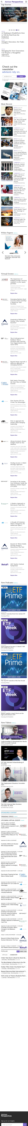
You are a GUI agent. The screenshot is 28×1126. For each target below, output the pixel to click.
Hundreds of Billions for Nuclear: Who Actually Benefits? (18, 321)
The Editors (17, 113)
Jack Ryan (4, 977)
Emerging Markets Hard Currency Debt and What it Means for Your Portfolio (18, 301)
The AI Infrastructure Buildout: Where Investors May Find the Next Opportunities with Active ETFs (18, 341)
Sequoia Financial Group (20, 182)
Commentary (13, 955)
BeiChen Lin (17, 193)
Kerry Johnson (6, 34)
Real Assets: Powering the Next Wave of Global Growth (18, 382)
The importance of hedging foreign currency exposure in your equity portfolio (18, 281)
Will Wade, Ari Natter (19, 158)
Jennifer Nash (5, 744)
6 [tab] (18, 30)
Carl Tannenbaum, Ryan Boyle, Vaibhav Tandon (19, 221)
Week (18, 951)
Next (25, 252)
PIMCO (23, 170)
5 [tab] (16, 30)
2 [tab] (11, 30)
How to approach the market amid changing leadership (17, 422)
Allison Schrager (5, 964)
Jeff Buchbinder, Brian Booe (20, 214)
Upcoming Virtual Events (10, 820)
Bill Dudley (4, 959)
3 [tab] (13, 30)
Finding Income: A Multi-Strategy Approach (18, 463)
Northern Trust (17, 223)
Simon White (17, 124)
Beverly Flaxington (6, 47)
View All (15, 233)
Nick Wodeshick (18, 136)
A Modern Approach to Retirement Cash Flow (17, 504)
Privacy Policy (6, 80)
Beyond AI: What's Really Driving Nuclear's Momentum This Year (18, 545)
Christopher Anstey (6, 973)
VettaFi (24, 136)
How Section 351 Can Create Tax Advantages (17, 401)
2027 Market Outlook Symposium (17, 565)
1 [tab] (9, 30)
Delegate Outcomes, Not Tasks (13, 33)
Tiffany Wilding (18, 170)
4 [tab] (15, 30)
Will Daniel (17, 203)
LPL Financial (17, 215)
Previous (2, 252)
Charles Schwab (23, 203)
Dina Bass (4, 968)
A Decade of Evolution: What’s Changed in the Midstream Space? (17, 523)
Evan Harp (4, 765)
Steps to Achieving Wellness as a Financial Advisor (13, 52)
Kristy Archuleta (6, 54)
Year (25, 951)
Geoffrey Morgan (18, 146)
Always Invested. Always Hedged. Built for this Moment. (18, 442)
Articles (4, 955)
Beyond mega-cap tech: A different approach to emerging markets (18, 363)
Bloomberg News (17, 147)
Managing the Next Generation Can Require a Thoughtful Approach (13, 44)
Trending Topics (7, 816)
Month (21, 951)
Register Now (13, 293)
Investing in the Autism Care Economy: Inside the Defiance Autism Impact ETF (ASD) (18, 484)
